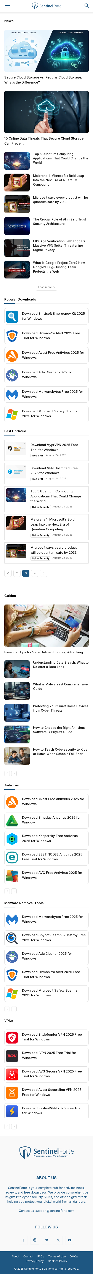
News (9, 21)
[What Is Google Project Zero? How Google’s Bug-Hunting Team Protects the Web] (17, 269)
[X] (58, 1240)
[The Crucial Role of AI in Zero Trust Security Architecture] (17, 226)
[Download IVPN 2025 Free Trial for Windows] (12, 1056)
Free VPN (37, 455)
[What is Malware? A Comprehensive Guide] (17, 691)
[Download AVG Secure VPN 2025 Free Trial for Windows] (12, 1074)
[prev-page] (8, 573)
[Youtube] (70, 1240)
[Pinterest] (46, 1240)
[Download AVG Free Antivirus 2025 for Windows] (12, 876)
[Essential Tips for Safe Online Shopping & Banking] (46, 626)
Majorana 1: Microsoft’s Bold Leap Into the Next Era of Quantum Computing (58, 180)
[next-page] (43, 573)
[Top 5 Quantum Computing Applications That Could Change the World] (17, 161)
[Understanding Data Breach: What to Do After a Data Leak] (17, 669)
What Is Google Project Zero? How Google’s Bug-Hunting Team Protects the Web (59, 267)
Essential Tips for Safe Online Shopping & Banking (43, 652)
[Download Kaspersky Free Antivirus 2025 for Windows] (12, 839)
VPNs (8, 1021)
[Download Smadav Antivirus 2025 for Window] (12, 821)
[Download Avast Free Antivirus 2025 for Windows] (12, 356)
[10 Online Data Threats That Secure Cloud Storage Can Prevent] (46, 112)
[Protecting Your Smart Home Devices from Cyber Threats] (17, 713)
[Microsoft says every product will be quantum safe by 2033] (17, 204)
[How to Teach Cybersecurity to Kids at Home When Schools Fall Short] (17, 756)
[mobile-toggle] (7, 6)
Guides (10, 596)
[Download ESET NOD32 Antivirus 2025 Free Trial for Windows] (12, 857)
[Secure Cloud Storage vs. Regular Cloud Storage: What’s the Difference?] (46, 51)
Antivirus (11, 785)
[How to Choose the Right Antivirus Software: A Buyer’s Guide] (17, 734)
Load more (45, 287)
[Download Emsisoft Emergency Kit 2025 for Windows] (12, 317)
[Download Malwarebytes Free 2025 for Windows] (12, 395)
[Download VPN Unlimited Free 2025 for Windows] (16, 471)
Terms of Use (57, 1256)
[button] (87, 6)
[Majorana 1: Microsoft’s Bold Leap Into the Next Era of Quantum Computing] (17, 182)
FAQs (40, 1256)
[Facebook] (23, 1240)
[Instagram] (34, 1240)
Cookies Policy (57, 1261)
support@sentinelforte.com (54, 1211)
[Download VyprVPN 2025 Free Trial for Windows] (16, 448)
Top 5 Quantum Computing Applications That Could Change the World (60, 158)
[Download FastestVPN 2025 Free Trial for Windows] (12, 1111)
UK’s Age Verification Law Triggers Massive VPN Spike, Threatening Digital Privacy (59, 245)
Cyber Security (40, 507)
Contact (28, 1256)
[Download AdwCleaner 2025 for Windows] (12, 375)
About (15, 1256)
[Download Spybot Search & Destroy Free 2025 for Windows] (12, 938)
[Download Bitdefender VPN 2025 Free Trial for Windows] (12, 1037)
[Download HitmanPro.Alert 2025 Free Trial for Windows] (12, 336)
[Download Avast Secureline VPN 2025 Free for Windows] (12, 1093)
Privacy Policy (35, 1261)
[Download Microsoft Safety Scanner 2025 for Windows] (12, 414)
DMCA (74, 1256)
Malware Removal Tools (24, 903)
